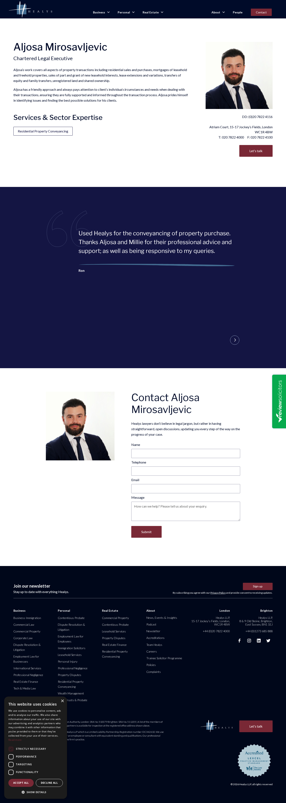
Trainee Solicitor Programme (164, 658)
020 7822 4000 (233, 137)
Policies (151, 665)
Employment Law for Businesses (26, 659)
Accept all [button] (21, 783)
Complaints (153, 671)
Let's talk (256, 151)
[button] (101, 12)
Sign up (258, 586)
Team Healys (154, 644)
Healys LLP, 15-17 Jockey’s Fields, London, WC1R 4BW (210, 621)
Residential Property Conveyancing (43, 131)
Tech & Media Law (24, 688)
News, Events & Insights (161, 617)
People (237, 12)
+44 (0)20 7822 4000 (216, 631)
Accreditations (155, 638)
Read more (15, 740)
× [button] (62, 701)
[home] (30, 9)
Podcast (151, 624)
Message (137, 497)
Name (135, 445)
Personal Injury (67, 661)
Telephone (138, 462)
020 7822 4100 (262, 137)
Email (135, 480)
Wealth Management (71, 693)
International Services (27, 668)
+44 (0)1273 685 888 (259, 631)
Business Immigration (27, 618)
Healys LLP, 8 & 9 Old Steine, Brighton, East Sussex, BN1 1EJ (256, 621)
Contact (261, 12)
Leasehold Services (70, 655)
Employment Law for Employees (71, 639)
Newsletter (153, 631)
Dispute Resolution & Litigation (27, 647)
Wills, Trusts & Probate (72, 700)
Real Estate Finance (25, 681)
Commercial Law (23, 624)
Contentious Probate (71, 618)
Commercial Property (26, 631)
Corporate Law (22, 638)
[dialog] (35, 748)
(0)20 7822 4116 (261, 117)
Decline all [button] (49, 783)
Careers (151, 651)
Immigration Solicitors (71, 648)
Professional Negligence (28, 675)
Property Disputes (69, 675)
